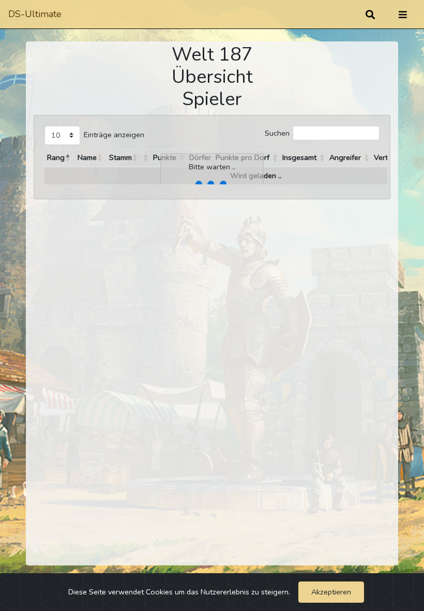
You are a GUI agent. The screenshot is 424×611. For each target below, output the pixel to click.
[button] (68, 158)
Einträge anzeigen (114, 134)
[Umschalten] (403, 14)
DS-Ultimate (35, 14)
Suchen (277, 133)
